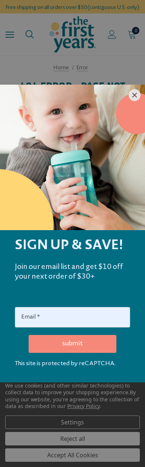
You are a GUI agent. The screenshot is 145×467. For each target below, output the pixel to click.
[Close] (135, 95)
